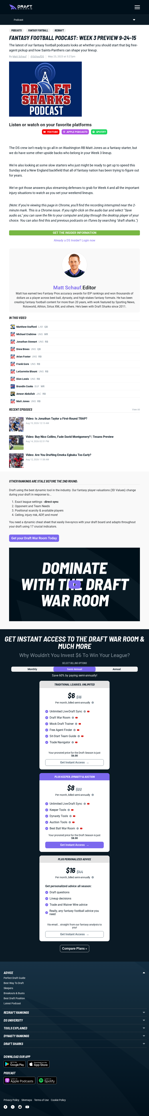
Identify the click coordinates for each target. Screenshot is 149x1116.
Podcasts (16, 30)
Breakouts (9, 993)
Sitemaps (26, 1100)
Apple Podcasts (77, 131)
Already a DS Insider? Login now (74, 240)
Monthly (32, 669)
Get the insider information (74, 232)
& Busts (20, 993)
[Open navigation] (137, 7)
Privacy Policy (11, 1100)
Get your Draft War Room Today (34, 538)
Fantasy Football (38, 30)
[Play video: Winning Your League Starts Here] (74, 584)
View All (136, 409)
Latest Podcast (12, 1003)
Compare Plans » (74, 948)
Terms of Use (41, 1100)
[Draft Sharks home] (20, 7)
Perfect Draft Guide (14, 977)
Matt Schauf (20, 56)
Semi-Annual (74, 669)
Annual (117, 669)
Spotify (101, 131)
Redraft (59, 30)
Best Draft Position (14, 998)
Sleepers (8, 988)
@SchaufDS (37, 56)
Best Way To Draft (14, 983)
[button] (88, 711)
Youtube (52, 131)
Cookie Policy (58, 1100)
